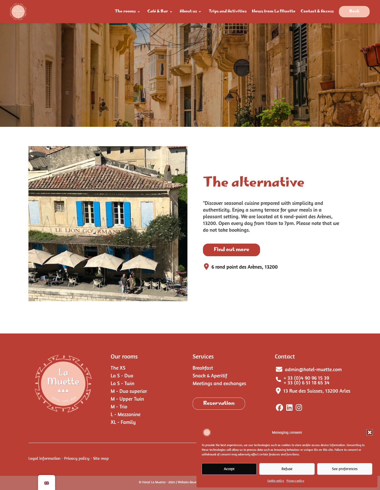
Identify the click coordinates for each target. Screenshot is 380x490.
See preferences (345, 468)
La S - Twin (122, 383)
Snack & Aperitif (210, 375)
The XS (118, 367)
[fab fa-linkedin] (289, 408)
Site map (101, 458)
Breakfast (203, 367)
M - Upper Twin (127, 398)
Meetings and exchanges (219, 383)
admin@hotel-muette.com (313, 369)
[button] (369, 432)
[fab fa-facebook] (279, 408)
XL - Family (123, 422)
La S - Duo (122, 375)
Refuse (287, 468)
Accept (229, 468)
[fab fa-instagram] (299, 408)
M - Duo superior (129, 391)
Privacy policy (295, 481)
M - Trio (119, 406)
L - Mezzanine (125, 414)
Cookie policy (275, 481)
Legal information (44, 458)
